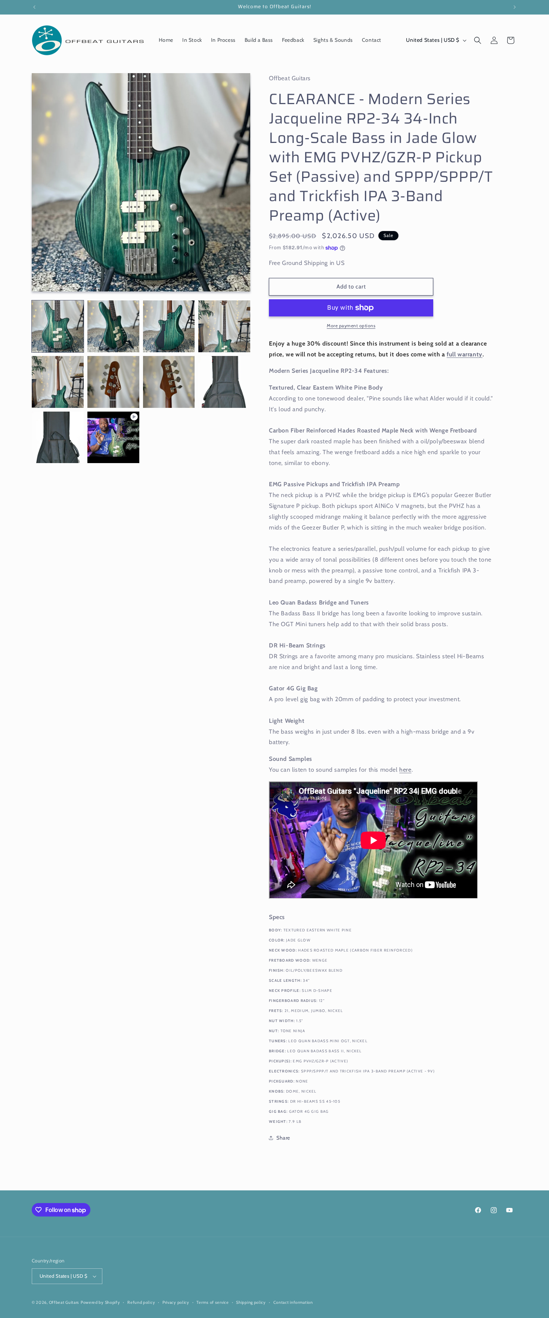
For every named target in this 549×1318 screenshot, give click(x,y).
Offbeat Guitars (64, 1302)
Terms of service (212, 1302)
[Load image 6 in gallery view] (113, 382)
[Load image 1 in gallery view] (58, 326)
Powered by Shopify (100, 1302)
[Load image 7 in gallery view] (169, 382)
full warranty (465, 354)
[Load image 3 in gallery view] (169, 326)
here (405, 769)
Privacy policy (175, 1302)
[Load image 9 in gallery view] (58, 437)
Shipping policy (251, 1302)
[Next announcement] (514, 7)
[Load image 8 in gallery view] (224, 382)
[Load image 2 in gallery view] (113, 326)
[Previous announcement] (34, 7)
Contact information (293, 1302)
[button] (477, 40)
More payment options (351, 325)
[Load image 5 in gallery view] (58, 382)
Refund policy (141, 1302)
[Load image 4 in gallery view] (224, 326)
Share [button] (283, 1137)
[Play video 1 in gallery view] (113, 437)
